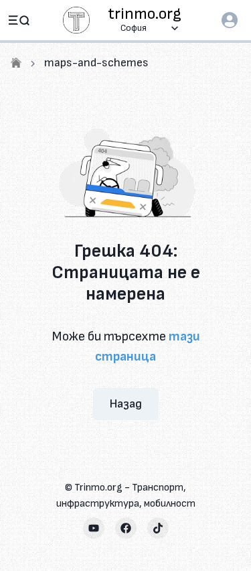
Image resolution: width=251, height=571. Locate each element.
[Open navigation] (18, 20)
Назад (126, 404)
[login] (229, 20)
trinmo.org (144, 14)
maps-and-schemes (96, 63)
